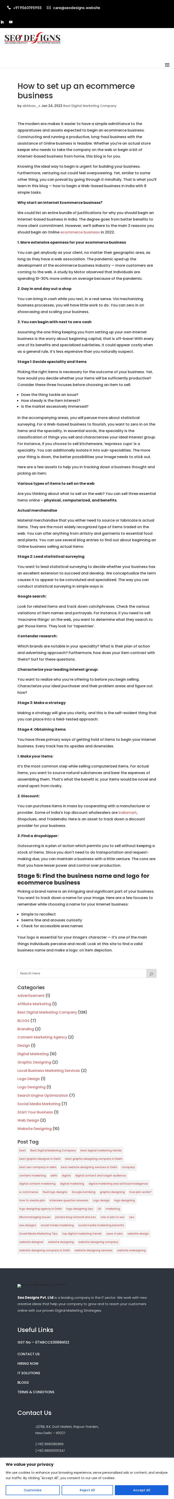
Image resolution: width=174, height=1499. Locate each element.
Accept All (141, 1490)
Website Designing (34, 1128)
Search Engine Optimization (42, 1095)
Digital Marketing (33, 1054)
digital (66, 1175)
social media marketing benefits (101, 1225)
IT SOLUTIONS (28, 1373)
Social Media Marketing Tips (38, 1233)
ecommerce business (80, 232)
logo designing (124, 1200)
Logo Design (28, 1078)
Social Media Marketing (38, 1103)
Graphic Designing (34, 1062)
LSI (99, 1209)
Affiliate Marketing (34, 1004)
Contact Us (28, 1354)
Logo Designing (31, 1087)
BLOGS (23, 1020)
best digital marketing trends (101, 1150)
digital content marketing (37, 1184)
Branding (25, 1029)
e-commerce (28, 1192)
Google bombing (83, 1192)
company (128, 1167)
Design (23, 1045)
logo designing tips (79, 1209)
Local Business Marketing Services (48, 1070)
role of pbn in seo (113, 1217)
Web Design (28, 1120)
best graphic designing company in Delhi (93, 1159)
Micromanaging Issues (35, 1217)
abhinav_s (31, 106)
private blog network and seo (75, 1217)
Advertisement (31, 995)
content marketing (32, 1175)
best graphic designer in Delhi (40, 1159)
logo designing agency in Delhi (40, 1209)
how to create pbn (32, 1200)
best (22, 1150)
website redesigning (131, 1250)
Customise (32, 1490)
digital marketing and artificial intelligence (118, 1184)
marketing (113, 1209)
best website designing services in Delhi (89, 1167)
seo (131, 1217)
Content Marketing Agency (42, 1037)
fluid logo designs (55, 1192)
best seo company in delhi (37, 1167)
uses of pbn (114, 1233)
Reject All (87, 1490)
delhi (54, 1175)
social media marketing (57, 1225)
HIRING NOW (28, 1363)
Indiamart (127, 812)
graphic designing (112, 1192)
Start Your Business (35, 1112)
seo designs (27, 1225)
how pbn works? (140, 1192)
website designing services (94, 1250)
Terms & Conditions (35, 1392)
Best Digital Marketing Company (89, 106)
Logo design (101, 1200)
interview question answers (69, 1200)
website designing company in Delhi (44, 1250)
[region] (87, 1478)
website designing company (98, 1242)
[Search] (151, 973)
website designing (61, 1242)
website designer (31, 1242)
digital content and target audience (100, 1175)
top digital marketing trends (82, 1233)
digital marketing (72, 1184)
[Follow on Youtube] (10, 22)
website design (138, 1233)
